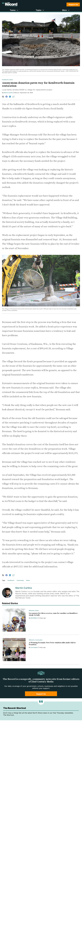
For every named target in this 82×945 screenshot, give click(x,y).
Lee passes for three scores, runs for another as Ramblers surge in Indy (53, 614)
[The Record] (9, 4)
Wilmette (31, 610)
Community (20, 580)
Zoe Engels (34, 647)
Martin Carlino (8, 92)
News (11, 79)
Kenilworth (5, 79)
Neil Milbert (34, 618)
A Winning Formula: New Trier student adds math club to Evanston (52, 644)
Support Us (73, 4)
